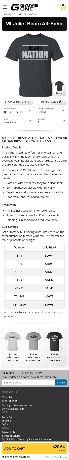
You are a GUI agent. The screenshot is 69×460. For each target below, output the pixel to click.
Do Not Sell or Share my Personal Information (27, 439)
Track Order (8, 417)
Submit (61, 382)
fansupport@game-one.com (17, 405)
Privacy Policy (9, 432)
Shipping (6, 420)
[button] (5, 7)
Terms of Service (11, 435)
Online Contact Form (13, 408)
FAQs (5, 424)
